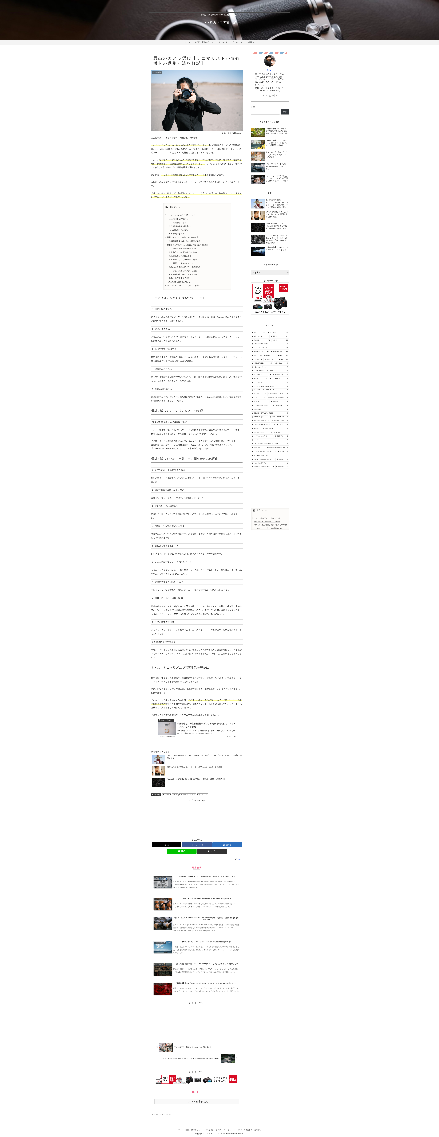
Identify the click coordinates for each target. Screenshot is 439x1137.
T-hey (270, 70)
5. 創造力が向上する (179, 234)
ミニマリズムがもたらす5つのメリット (183, 215)
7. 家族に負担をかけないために (184, 271)
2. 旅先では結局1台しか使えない (184, 252)
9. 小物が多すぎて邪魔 (180, 278)
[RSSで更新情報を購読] (276, 95)
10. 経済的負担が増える (181, 282)
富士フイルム (203, 795)
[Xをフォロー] (266, 95)
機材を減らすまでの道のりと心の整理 (182, 237)
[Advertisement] (197, 818)
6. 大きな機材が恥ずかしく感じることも (187, 267)
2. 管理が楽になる (178, 223)
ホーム (180, 1130)
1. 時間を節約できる (179, 219)
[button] (212, 851)
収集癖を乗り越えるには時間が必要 (186, 241)
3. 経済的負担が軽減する (181, 226)
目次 (171, 207)
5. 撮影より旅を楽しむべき (182, 263)
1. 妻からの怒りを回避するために (185, 248)
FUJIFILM (168, 795)
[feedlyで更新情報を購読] (273, 95)
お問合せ (257, 1130)
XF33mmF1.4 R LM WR (188, 795)
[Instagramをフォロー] (269, 95)
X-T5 (175, 795)
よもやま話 (157, 795)
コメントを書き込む (197, 1101)
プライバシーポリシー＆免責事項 (240, 1130)
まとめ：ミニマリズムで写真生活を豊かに (184, 285)
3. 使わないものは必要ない (182, 256)
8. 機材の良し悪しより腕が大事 (184, 274)
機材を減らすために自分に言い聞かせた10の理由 (187, 245)
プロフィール (221, 1130)
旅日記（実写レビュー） (194, 1130)
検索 (253, 107)
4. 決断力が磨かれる (179, 230)
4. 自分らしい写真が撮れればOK (184, 259)
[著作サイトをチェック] (263, 95)
